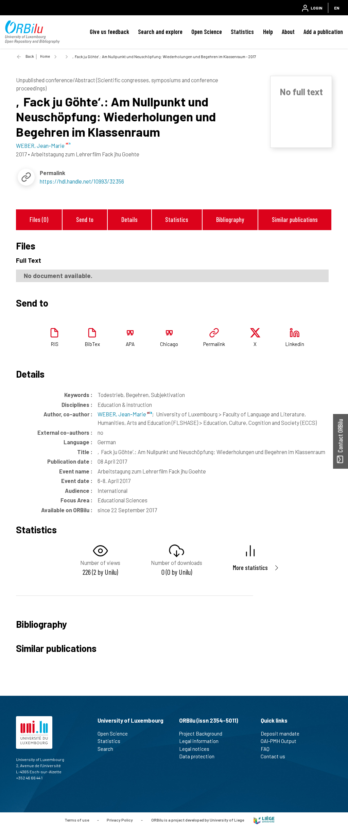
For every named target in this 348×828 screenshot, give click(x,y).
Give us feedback (109, 31)
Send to (84, 219)
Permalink (214, 344)
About (288, 31)
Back (29, 56)
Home (45, 56)
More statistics (250, 567)
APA (130, 344)
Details (129, 219)
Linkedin (294, 344)
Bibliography (230, 219)
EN (336, 7)
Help (268, 31)
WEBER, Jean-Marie (122, 414)
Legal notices (194, 749)
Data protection (196, 756)
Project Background (200, 733)
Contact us (273, 756)
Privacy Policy (120, 819)
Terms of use (77, 819)
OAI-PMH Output (278, 741)
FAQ (265, 749)
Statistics (242, 31)
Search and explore (160, 31)
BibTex (92, 344)
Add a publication (323, 31)
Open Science (206, 31)
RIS (54, 344)
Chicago (169, 344)
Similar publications (295, 219)
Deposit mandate (280, 733)
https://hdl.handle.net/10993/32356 (82, 181)
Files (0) (39, 219)
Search (105, 749)
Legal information (199, 741)
